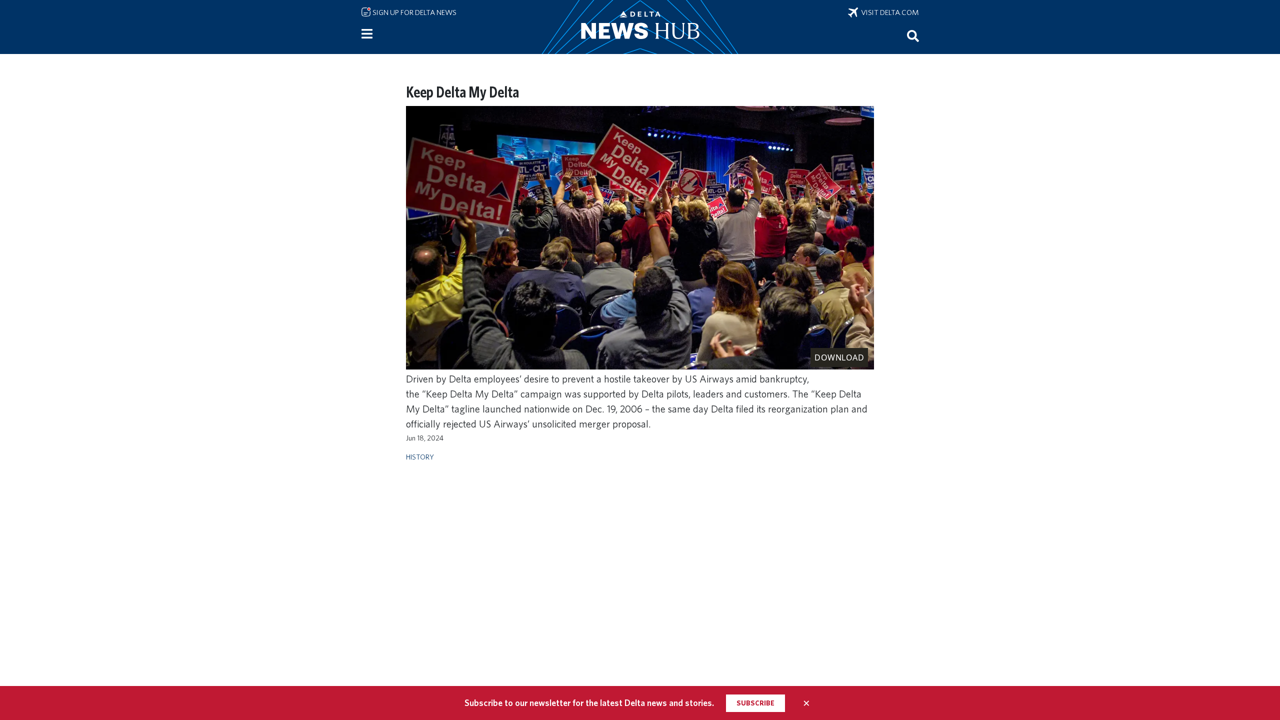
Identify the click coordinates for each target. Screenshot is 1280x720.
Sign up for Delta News (413, 12)
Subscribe (755, 703)
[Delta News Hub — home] (640, 27)
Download (839, 357)
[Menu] (367, 34)
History (420, 456)
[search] (913, 35)
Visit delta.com (888, 12)
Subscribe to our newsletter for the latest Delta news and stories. (589, 703)
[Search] (913, 35)
